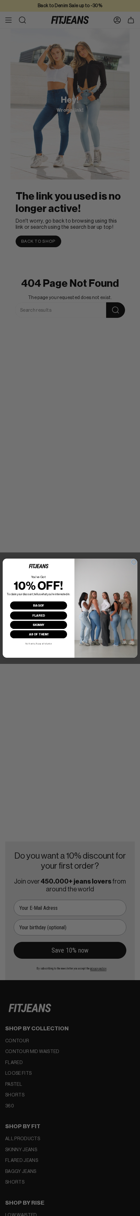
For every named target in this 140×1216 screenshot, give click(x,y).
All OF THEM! (38, 634)
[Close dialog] (134, 562)
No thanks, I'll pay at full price (38, 644)
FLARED (38, 615)
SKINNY (38, 624)
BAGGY (38, 605)
